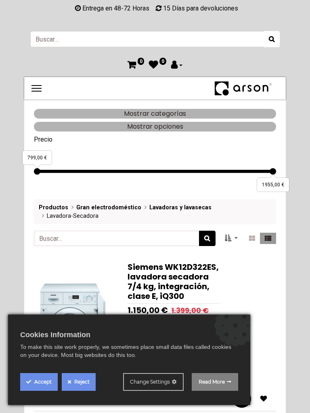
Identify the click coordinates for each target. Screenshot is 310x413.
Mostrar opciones (155, 126)
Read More (212, 382)
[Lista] (268, 238)
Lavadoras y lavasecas (180, 207)
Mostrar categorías (155, 113)
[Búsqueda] (272, 39)
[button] (231, 238)
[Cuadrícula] (252, 238)
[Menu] (36, 88)
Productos (53, 207)
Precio (43, 139)
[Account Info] (176, 65)
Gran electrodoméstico (108, 207)
